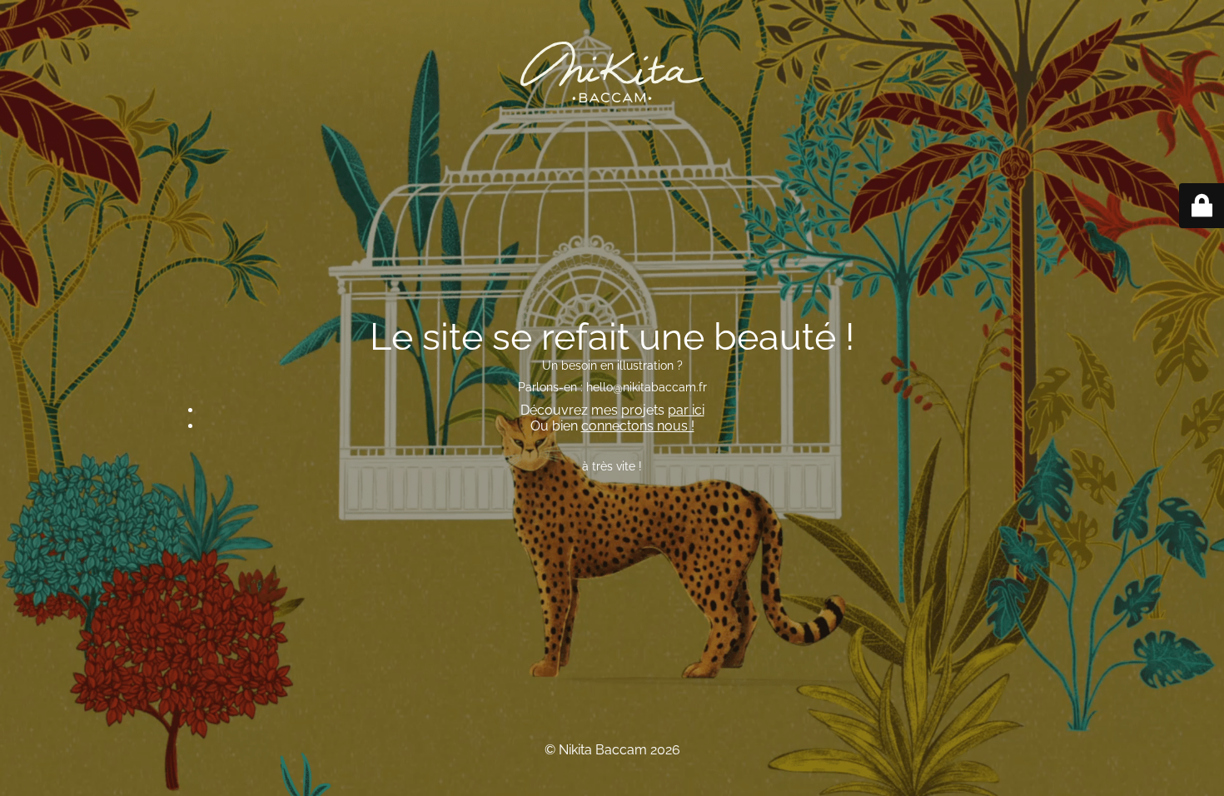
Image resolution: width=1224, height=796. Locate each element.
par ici (686, 410)
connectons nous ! (637, 426)
